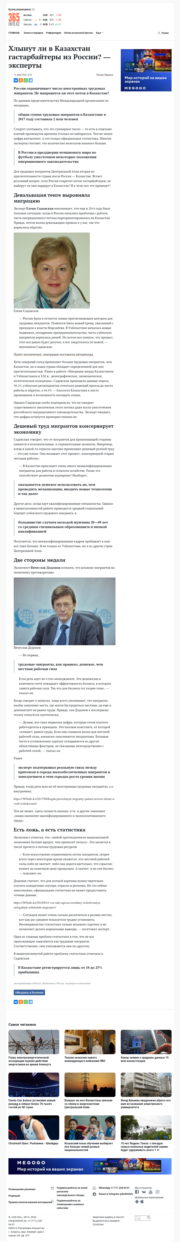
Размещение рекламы (22, 1189)
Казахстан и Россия (53, 983)
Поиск (165, 33)
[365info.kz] (15, 19)
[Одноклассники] (21, 80)
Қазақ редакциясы (19, 9)
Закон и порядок (33, 32)
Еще (98, 32)
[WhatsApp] (26, 80)
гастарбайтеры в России (27, 983)
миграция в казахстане (78, 983)
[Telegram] (30, 80)
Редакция (14, 1195)
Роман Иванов (105, 74)
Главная (13, 32)
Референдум (53, 32)
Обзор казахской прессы (78, 32)
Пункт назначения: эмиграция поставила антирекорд (53, 354)
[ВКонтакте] (16, 80)
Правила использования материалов (26, 1202)
